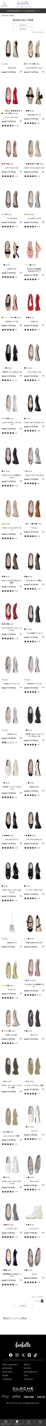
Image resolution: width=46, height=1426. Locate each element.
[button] (42, 1301)
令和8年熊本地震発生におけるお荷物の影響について (23, 11)
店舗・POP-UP (5, 1424)
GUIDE (5, 1375)
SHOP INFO (7, 1372)
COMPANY (7, 1379)
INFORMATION (30, 1372)
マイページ (29, 1424)
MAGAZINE (7, 1368)
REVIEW (27, 1368)
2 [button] (39, 1301)
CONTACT (28, 1379)
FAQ (26, 1375)
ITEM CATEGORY (10, 1364)
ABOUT (27, 1364)
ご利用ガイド (17, 1424)
